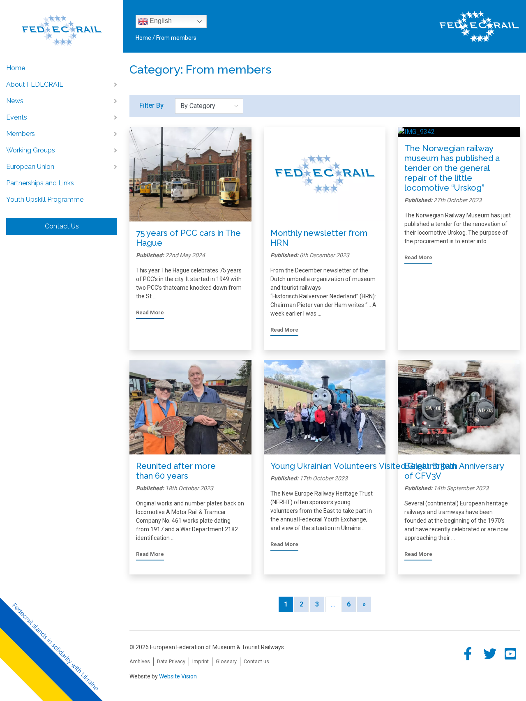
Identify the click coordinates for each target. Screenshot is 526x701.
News (14, 101)
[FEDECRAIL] (61, 25)
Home (15, 68)
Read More (150, 312)
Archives (139, 661)
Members (20, 134)
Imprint (200, 661)
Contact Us (62, 226)
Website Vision (178, 676)
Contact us (256, 661)
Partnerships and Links (40, 183)
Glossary (226, 661)
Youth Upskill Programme (44, 199)
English (160, 20)
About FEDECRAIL (34, 84)
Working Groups (30, 150)
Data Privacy (171, 661)
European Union (30, 167)
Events (16, 117)
